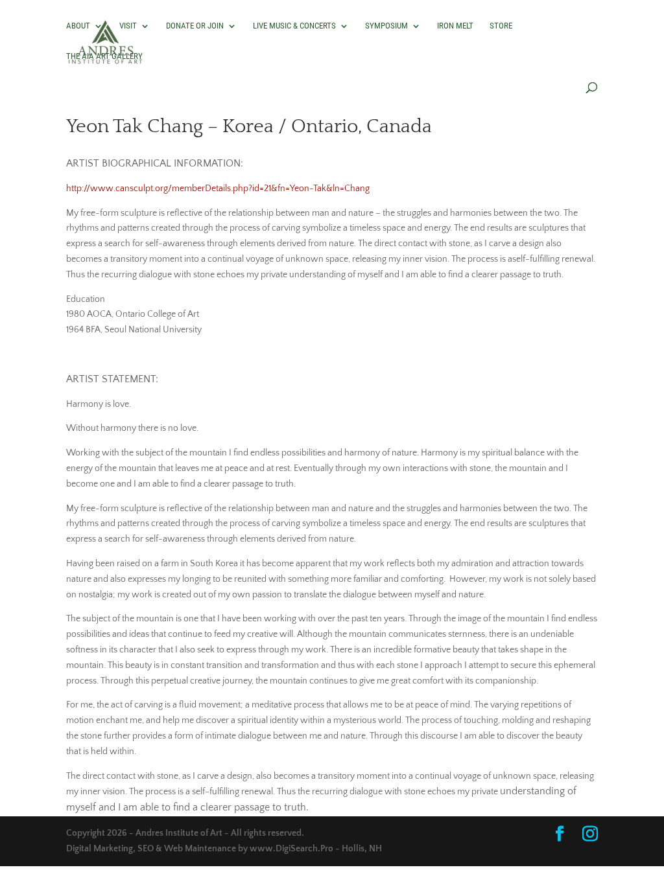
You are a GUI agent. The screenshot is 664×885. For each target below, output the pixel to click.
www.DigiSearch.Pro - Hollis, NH (316, 849)
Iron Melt (455, 25)
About (78, 25)
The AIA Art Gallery (104, 56)
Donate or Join (195, 25)
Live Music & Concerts (294, 25)
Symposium (386, 25)
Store (501, 25)
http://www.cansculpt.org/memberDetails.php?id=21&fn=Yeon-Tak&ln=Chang (218, 188)
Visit (128, 25)
